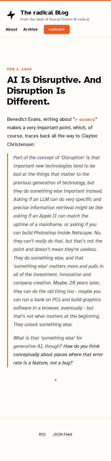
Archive (30, 29)
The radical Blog (44, 12)
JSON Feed (62, 434)
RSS (42, 434)
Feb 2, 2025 (19, 69)
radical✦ (56, 29)
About (11, 29)
